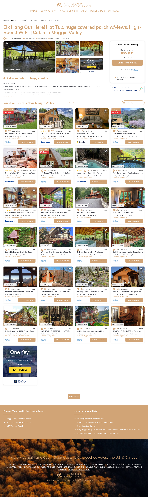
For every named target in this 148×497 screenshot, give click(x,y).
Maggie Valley (56, 20)
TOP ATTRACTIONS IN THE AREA (73, 11)
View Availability (27, 142)
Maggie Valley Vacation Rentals (19, 419)
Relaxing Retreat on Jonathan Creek (18, 133)
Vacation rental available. (86, 212)
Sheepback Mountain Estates (20, 336)
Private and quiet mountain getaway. (127, 291)
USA (24, 20)
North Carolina (33, 20)
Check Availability (127, 62)
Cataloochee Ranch (17, 217)
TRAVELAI (71, 480)
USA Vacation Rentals (15, 426)
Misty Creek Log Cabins (85, 133)
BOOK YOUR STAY (48, 11)
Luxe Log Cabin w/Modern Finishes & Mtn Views (95, 422)
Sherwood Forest (88, 138)
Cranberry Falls (123, 296)
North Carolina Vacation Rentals (19, 422)
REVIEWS (33, 11)
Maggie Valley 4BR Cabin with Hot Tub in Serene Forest (98, 433)
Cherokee (44, 20)
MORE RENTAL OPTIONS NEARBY (104, 11)
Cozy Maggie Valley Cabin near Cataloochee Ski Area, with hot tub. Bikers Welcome (109, 430)
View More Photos (13, 69)
